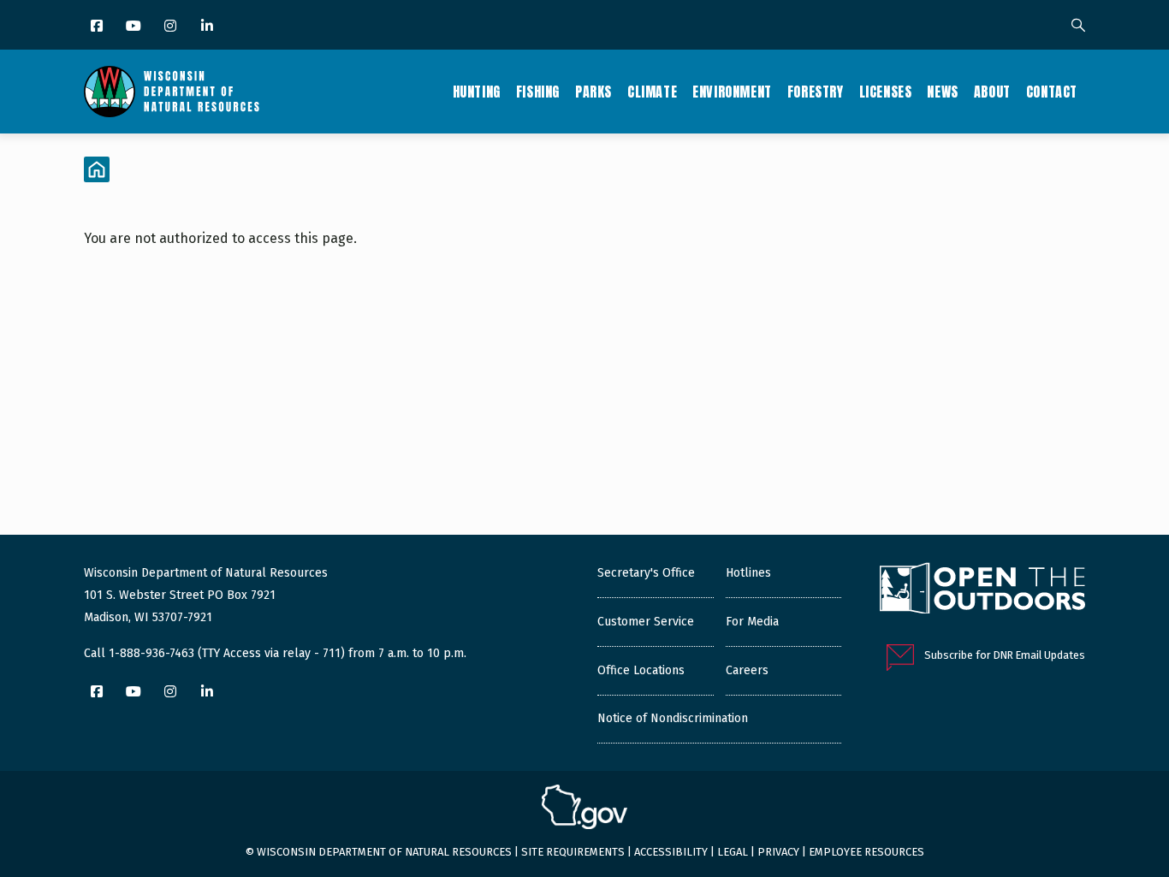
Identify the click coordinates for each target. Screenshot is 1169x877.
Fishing (538, 91)
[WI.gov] (584, 809)
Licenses (885, 91)
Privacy (778, 851)
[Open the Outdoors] (982, 590)
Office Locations (641, 670)
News (942, 91)
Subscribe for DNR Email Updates (1004, 655)
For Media (752, 621)
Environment (732, 91)
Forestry (815, 91)
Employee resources (866, 851)
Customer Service (645, 621)
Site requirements (573, 851)
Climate (652, 91)
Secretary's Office (646, 573)
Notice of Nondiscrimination (672, 718)
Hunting (477, 91)
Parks (593, 91)
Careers (747, 670)
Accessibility (671, 851)
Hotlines (748, 573)
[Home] (171, 91)
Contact (1051, 91)
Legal (732, 851)
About (992, 91)
